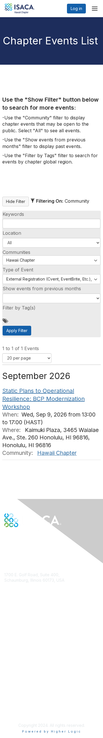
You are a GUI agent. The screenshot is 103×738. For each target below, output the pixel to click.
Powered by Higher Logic (51, 731)
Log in (76, 8)
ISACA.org (13, 585)
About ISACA (16, 680)
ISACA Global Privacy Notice (31, 702)
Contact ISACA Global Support (33, 647)
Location (12, 233)
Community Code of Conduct (31, 685)
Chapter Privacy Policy (25, 711)
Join (8, 627)
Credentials (15, 638)
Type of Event (18, 270)
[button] (51, 243)
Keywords (13, 214)
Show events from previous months (42, 288)
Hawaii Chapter (57, 452)
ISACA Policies (17, 691)
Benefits (12, 633)
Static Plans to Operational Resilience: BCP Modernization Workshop (43, 398)
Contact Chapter (19, 594)
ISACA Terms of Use (23, 696)
